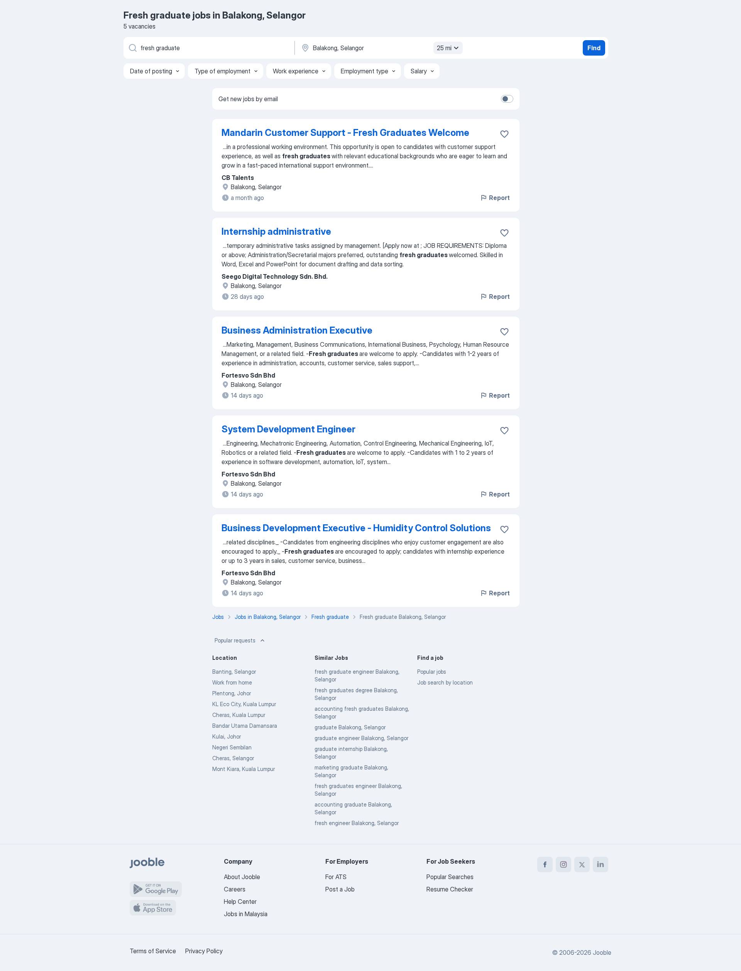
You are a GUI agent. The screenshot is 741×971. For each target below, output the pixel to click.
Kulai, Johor (226, 736)
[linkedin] (600, 864)
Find (594, 48)
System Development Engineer (288, 429)
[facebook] (545, 864)
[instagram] (563, 864)
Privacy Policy (204, 951)
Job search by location (445, 682)
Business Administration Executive (297, 330)
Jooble (602, 952)
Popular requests (235, 640)
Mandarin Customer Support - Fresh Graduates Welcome (345, 132)
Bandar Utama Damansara (244, 725)
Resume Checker (449, 889)
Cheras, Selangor (233, 758)
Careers (234, 889)
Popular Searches (450, 877)
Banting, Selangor (234, 671)
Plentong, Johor (231, 693)
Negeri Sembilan (232, 747)
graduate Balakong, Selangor (350, 727)
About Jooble (242, 877)
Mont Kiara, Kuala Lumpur (243, 769)
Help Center (240, 901)
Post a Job (340, 889)
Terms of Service (153, 951)
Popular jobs (431, 671)
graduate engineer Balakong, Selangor (361, 738)
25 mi (444, 48)
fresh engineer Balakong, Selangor (357, 823)
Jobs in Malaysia (245, 914)
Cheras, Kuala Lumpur (238, 715)
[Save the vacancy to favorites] (504, 134)
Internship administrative (276, 231)
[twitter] (582, 864)
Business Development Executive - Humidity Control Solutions (356, 528)
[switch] (507, 99)
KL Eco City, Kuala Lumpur (244, 704)
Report (499, 198)
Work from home (232, 682)
